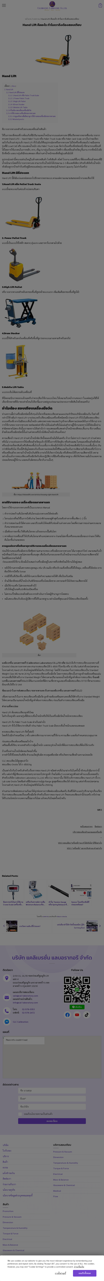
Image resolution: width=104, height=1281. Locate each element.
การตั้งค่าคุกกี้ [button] (60, 1273)
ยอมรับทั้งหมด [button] (85, 1273)
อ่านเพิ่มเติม (79, 1266)
